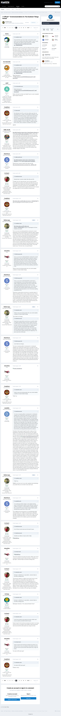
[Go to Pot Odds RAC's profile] (7, 67)
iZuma (7, 33)
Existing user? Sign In (48, 2)
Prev (5, 27)
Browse (17, 6)
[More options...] (38, 34)
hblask (56, 39)
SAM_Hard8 (7, 129)
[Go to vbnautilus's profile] (7, 256)
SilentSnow (7, 153)
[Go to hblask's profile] (53, 40)
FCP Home (4, 6)
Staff (13, 9)
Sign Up (57, 2)
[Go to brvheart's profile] (7, 179)
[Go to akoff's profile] (7, 89)
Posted (16, 33)
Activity (23, 6)
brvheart (7, 173)
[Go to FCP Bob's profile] (7, 600)
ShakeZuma (47, 54)
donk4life (6, 408)
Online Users (18, 9)
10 (23, 27)
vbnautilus (7, 250)
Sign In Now (28, 698)
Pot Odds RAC (6, 61)
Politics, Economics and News (17, 23)
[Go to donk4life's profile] (7, 414)
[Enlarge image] (17, 368)
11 (25, 27)
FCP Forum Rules (46, 23)
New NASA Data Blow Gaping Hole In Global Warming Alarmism (25, 132)
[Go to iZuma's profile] (7, 40)
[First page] (2, 27)
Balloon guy (9, 21)
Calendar (8, 9)
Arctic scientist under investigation (22, 133)
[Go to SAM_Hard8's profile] (7, 137)
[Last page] (31, 27)
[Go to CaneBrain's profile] (7, 113)
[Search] (58, 6)
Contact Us (30, 714)
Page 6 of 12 (36, 27)
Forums (2, 9)
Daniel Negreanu (11, 6)
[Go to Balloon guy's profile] (3, 22)
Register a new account (12, 699)
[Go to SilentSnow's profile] (7, 160)
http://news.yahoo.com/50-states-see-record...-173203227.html (25, 201)
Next (28, 27)
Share (27, 22)
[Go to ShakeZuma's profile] (43, 55)
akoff (7, 83)
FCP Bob (7, 594)
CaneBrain (7, 107)
